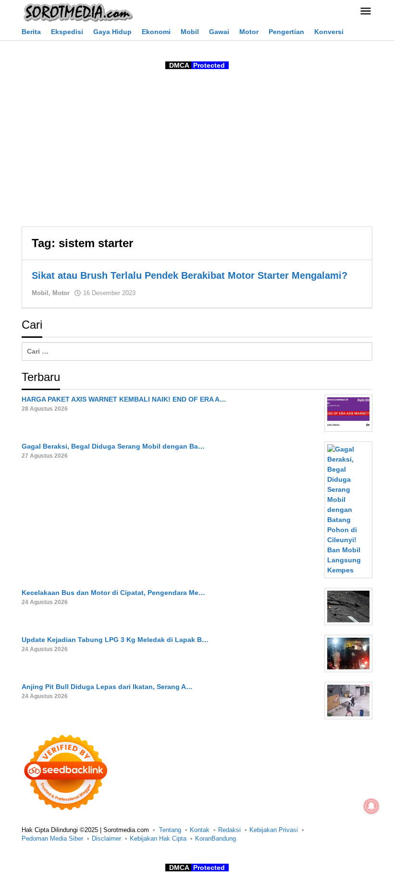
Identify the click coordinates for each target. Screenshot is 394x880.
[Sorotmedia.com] (77, 12)
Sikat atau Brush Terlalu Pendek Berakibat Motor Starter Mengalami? (189, 275)
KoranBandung (215, 838)
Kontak (199, 829)
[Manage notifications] (371, 806)
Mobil (40, 293)
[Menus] (365, 12)
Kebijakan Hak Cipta (158, 838)
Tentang (170, 829)
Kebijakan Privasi (273, 829)
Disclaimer (106, 838)
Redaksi (229, 829)
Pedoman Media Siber (52, 838)
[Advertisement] (197, 150)
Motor (61, 293)
